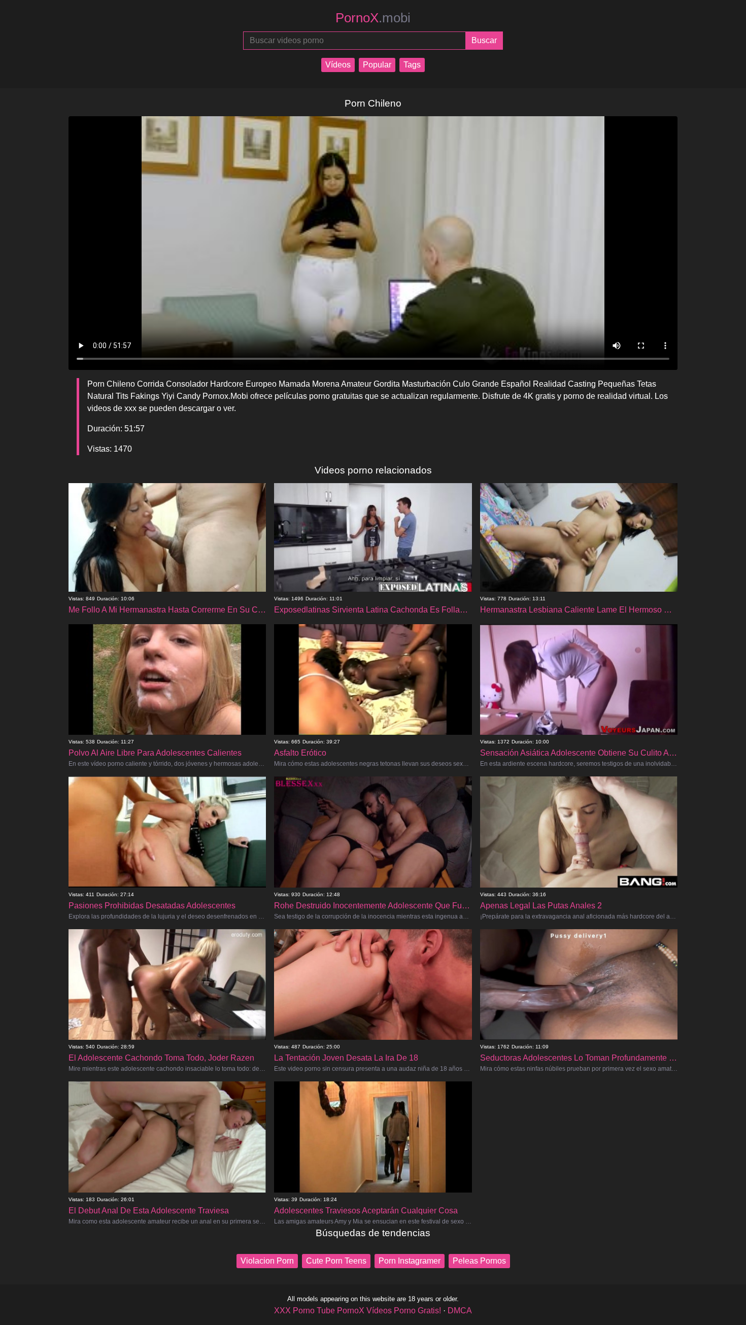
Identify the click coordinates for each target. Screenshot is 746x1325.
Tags (412, 64)
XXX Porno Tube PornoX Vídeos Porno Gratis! (357, 1310)
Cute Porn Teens (336, 1260)
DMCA (460, 1310)
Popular (377, 64)
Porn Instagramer (409, 1260)
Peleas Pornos (479, 1260)
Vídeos (338, 64)
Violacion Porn (267, 1260)
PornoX (373, 18)
